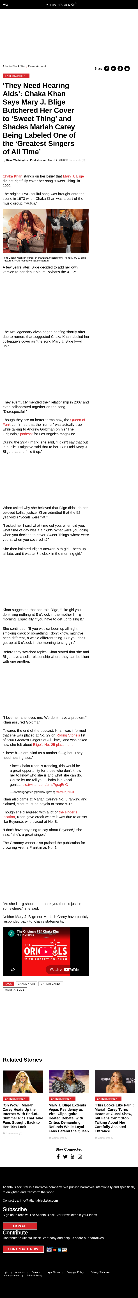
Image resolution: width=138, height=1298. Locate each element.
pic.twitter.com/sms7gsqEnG (45, 785)
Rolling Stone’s (68, 735)
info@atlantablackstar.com (39, 1200)
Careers (36, 1272)
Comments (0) (76, 160)
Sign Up (19, 1226)
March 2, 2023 (65, 792)
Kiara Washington (17, 160)
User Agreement (11, 1275)
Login (5, 1272)
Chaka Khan (12, 176)
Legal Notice (53, 1272)
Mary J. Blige (73, 176)
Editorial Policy (34, 1275)
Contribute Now (23, 1249)
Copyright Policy (75, 1272)
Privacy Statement (100, 1272)
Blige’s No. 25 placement (53, 745)
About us (20, 1272)
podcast (26, 434)
